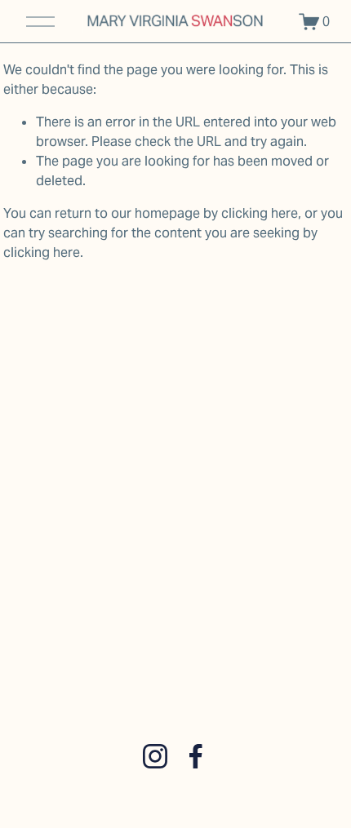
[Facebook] (196, 756)
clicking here (259, 213)
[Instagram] (155, 756)
